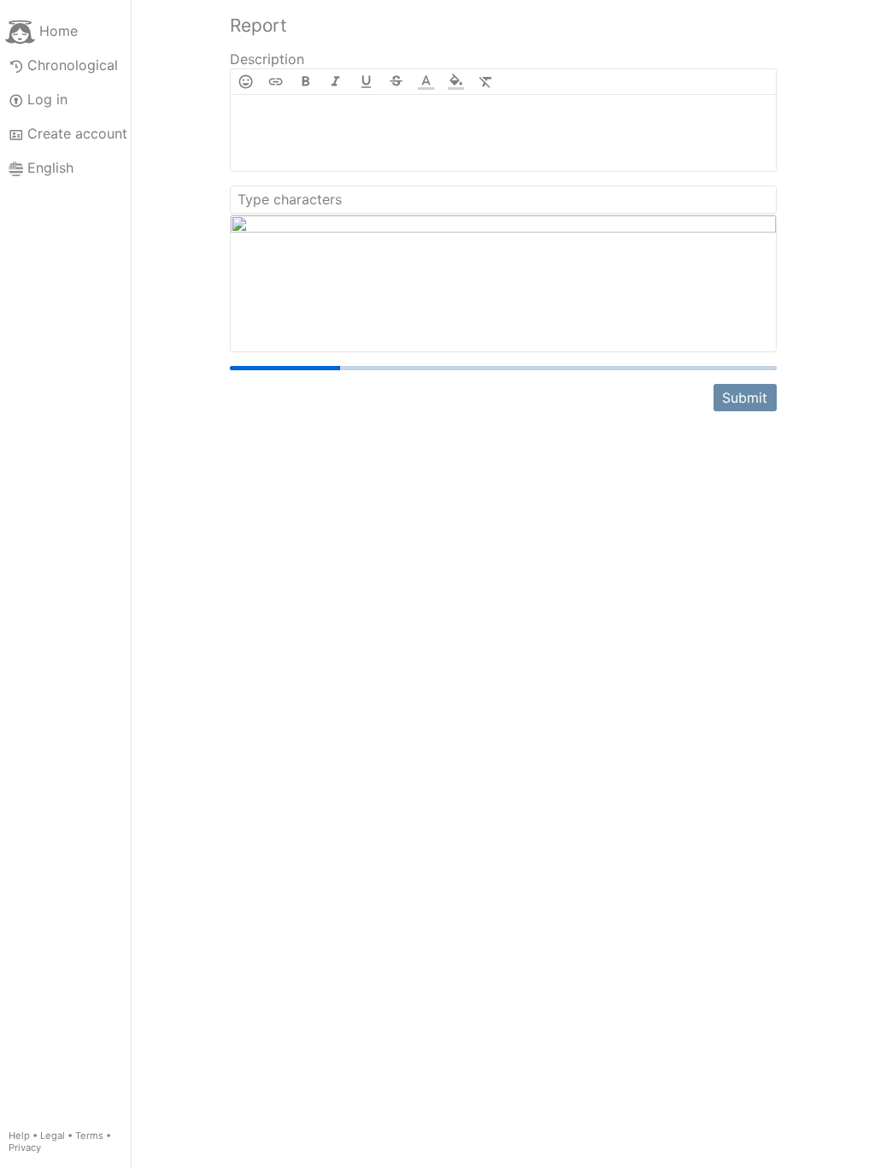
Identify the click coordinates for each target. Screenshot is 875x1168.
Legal (52, 1135)
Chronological (72, 65)
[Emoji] (246, 81)
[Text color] (426, 81)
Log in (47, 99)
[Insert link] (276, 81)
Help (19, 1135)
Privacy (25, 1147)
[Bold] (305, 81)
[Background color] (456, 81)
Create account (77, 133)
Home (58, 30)
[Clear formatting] (486, 81)
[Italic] (335, 81)
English (50, 167)
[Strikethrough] (396, 81)
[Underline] (366, 81)
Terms (89, 1135)
